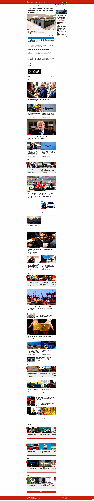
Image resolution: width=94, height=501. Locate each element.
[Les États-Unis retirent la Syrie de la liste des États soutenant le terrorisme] (41, 119)
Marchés (36, 2)
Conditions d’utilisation (33, 494)
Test (64, 4)
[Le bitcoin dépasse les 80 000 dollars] (48, 341)
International (29, 134)
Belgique (28, 2)
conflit (28, 387)
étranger (53, 466)
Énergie (55, 4)
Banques (28, 361)
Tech (61, 4)
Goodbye (38, 498)
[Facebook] (60, 494)
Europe (28, 97)
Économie (30, 2)
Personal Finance (40, 2)
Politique (33, 2)
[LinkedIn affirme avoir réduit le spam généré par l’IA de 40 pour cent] (33, 460)
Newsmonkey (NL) (29, 498)
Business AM (34, 102)
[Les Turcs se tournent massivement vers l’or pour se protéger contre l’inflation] (48, 407)
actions (29, 432)
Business (43, 149)
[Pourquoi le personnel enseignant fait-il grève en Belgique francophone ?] (31, 313)
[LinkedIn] (62, 494)
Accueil (27, 5)
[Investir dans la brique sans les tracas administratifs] (33, 366)
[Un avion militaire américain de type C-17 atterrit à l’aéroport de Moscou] (48, 142)
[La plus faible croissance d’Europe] (45, 366)
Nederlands (65, 494)
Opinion (58, 4)
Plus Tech (64, 36)
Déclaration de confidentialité (40, 494)
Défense (43, 111)
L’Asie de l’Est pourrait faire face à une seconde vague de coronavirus (38, 55)
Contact (28, 494)
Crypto (66, 4)
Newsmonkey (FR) (34, 498)
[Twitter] (61, 494)
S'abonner (65, 2)
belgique (41, 371)
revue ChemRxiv (32, 45)
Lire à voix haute (41, 37)
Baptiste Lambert (34, 31)
